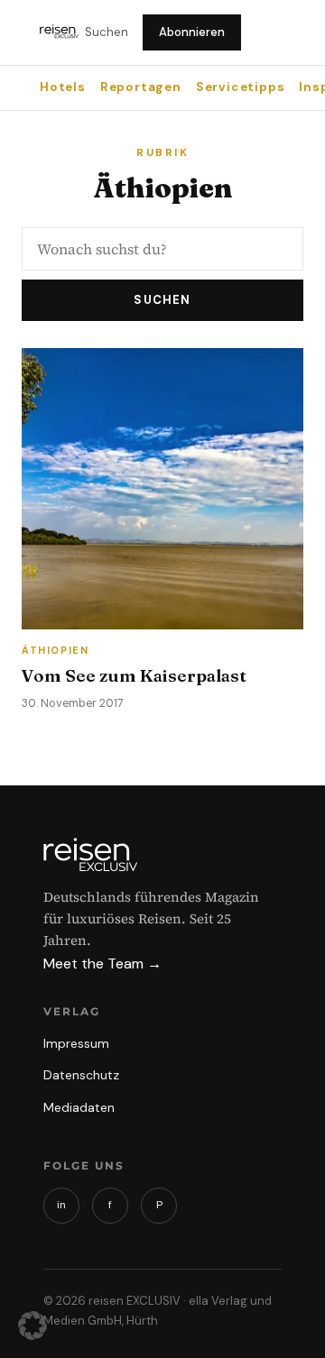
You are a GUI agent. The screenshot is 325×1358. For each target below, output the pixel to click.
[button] (32, 1325)
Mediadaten (79, 1107)
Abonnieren (192, 32)
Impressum (76, 1043)
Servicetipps (240, 87)
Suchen (106, 32)
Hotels (63, 87)
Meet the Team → (102, 963)
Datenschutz (81, 1075)
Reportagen (140, 87)
